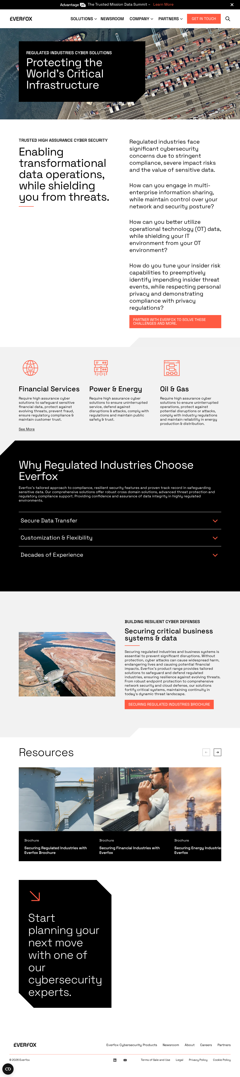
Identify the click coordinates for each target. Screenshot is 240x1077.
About (190, 1045)
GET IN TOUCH (204, 18)
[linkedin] (115, 1060)
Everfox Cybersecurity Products (131, 1045)
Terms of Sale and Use (155, 1060)
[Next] (217, 752)
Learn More (163, 4)
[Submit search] (227, 18)
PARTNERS (168, 18)
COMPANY (139, 18)
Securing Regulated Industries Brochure (169, 704)
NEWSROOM (112, 18)
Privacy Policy (198, 1060)
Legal (179, 1060)
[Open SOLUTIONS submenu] (96, 19)
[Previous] (206, 752)
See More (27, 429)
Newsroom (171, 1045)
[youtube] (125, 1060)
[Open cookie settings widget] (8, 1069)
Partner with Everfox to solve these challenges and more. (169, 321)
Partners (224, 1045)
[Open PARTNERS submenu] (182, 19)
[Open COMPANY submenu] (152, 19)
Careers (206, 1045)
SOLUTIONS (82, 18)
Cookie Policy (222, 1060)
